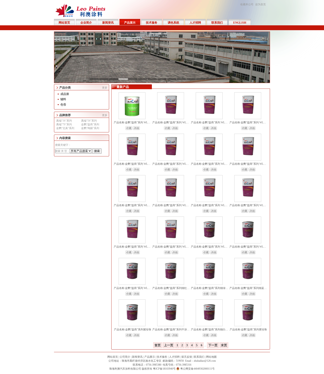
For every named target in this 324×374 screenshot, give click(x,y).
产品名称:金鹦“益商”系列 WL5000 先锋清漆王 (256, 205)
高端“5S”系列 (89, 120)
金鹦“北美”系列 (65, 128)
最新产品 (123, 87)
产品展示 (149, 356)
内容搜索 (65, 138)
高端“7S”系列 (64, 124)
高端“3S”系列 (64, 120)
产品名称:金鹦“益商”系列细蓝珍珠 (249, 288)
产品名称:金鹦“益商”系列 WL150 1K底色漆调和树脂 (259, 246)
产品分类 (65, 87)
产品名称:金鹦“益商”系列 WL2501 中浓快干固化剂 (181, 163)
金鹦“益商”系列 (90, 124)
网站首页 (112, 356)
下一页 (213, 345)
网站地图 (211, 356)
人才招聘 (174, 356)
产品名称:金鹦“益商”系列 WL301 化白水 (175, 122)
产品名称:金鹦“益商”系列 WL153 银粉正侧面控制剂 (221, 246)
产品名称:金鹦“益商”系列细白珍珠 (211, 329)
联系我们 (199, 356)
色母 (63, 104)
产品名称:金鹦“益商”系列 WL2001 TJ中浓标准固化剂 (144, 205)
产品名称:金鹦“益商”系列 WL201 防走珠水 (215, 122)
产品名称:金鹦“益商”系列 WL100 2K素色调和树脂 (142, 288)
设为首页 (260, 4)
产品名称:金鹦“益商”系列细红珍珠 (172, 288)
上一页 (168, 345)
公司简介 (125, 356)
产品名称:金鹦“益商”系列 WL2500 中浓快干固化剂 (220, 163)
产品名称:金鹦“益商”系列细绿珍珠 (211, 288)
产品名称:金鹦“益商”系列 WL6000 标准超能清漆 (219, 205)
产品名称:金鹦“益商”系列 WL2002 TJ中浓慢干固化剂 (259, 163)
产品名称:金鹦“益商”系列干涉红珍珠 (173, 329)
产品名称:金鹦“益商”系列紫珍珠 (132, 329)
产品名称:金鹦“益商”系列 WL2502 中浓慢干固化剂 (143, 163)
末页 (224, 345)
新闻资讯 (137, 356)
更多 (104, 87)
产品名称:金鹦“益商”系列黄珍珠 (248, 329)
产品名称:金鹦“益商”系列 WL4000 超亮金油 (139, 246)
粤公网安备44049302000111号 (197, 368)
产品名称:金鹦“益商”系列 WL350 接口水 (252, 122)
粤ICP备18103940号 (164, 368)
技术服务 (162, 356)
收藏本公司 (246, 4)
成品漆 (64, 94)
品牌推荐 (65, 115)
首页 (158, 345)
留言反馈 (186, 356)
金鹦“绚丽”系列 (90, 128)
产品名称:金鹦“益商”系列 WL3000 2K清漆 (176, 246)
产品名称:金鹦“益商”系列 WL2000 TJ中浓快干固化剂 (182, 205)
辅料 (63, 99)
